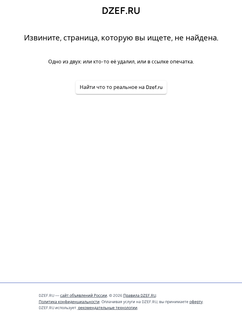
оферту (196, 302)
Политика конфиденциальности (69, 302)
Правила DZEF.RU (139, 295)
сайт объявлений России (83, 295)
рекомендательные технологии (107, 308)
